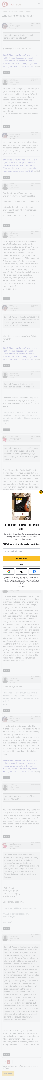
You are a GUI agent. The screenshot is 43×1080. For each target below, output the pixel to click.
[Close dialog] (41, 492)
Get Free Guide (21, 558)
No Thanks (21, 586)
